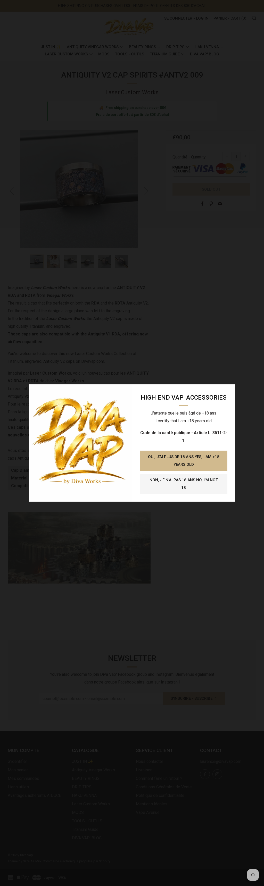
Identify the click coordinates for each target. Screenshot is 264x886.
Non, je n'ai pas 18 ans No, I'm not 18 (184, 484)
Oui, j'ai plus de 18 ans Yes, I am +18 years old (183, 460)
